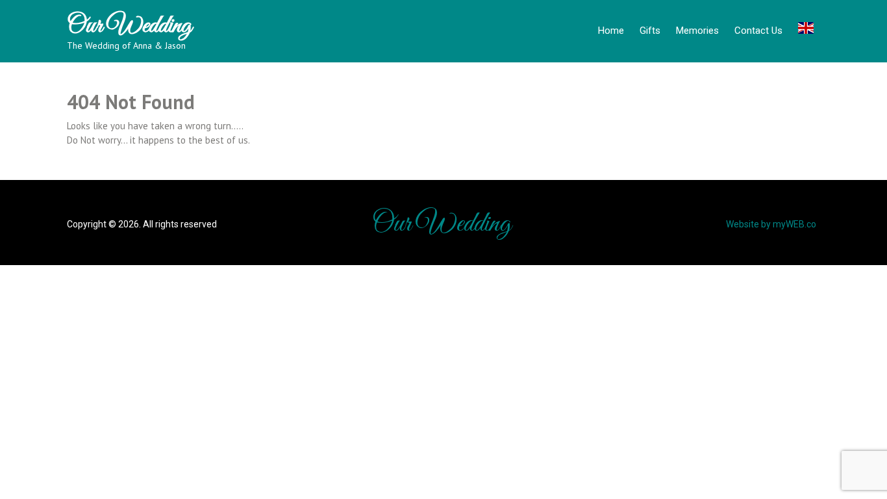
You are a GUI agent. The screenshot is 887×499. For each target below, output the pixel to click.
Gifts (650, 30)
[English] (806, 30)
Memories (697, 30)
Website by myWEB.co (771, 224)
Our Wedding (129, 26)
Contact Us (758, 30)
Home (611, 30)
